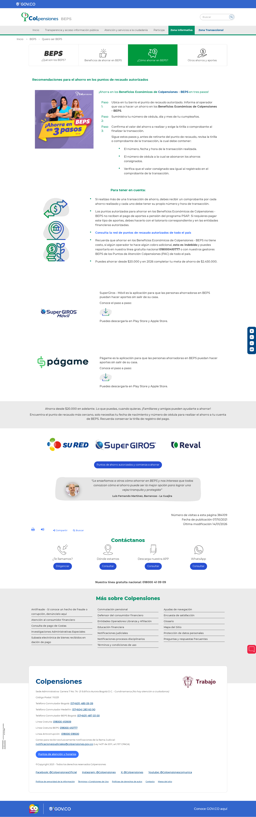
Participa (159, 30)
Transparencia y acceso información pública (72, 30)
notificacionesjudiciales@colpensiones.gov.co (64, 744)
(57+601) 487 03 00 (88, 715)
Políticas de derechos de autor (127, 781)
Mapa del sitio (165, 781)
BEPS (66, 19)
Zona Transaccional (211, 30)
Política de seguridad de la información (55, 781)
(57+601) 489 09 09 (81, 703)
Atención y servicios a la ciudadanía (126, 30)
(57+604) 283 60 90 (83, 709)
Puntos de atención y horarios (57, 754)
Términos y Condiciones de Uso (93, 781)
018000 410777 (68, 727)
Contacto (150, 781)
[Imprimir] (33, 530)
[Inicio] (20, 39)
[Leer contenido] (43, 530)
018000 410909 (62, 721)
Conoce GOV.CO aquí (210, 809)
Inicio (36, 30)
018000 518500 (70, 733)
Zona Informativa (181, 30)
